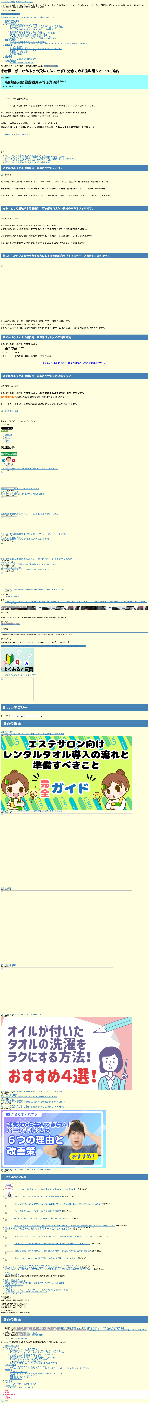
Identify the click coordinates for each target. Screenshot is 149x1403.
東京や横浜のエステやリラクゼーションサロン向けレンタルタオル (36, 26)
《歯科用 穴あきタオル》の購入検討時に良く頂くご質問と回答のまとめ (29, 469)
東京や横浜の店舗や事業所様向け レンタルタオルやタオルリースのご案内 (34, 1283)
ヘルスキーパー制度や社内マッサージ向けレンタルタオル (32, 29)
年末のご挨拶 (22, 1335)
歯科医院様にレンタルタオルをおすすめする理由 (20, 489)
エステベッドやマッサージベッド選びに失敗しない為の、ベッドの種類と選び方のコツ (48, 1265)
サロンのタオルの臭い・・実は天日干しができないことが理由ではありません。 (45, 1258)
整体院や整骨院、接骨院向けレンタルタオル (27, 31)
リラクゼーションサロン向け (65, 1330)
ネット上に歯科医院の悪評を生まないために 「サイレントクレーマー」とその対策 (34, 534)
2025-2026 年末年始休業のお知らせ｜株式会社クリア (22, 1014)
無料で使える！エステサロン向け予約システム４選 (51, 1229)
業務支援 (8, 1370)
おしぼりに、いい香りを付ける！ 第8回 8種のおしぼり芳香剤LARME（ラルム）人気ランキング (52, 1244)
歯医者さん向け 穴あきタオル (29, 602)
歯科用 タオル (76, 602)
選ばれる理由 (10, 1347)
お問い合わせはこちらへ (10, 14)
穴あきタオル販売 (51, 66)
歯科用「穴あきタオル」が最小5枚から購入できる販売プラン (34, 38)
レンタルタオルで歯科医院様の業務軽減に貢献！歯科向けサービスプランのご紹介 (33, 589)
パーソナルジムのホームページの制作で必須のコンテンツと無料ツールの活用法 (32, 1107)
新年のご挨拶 (6, 888)
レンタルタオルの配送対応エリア (23, 59)
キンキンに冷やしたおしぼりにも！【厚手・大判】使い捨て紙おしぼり (42, 1218)
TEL (6, 1396)
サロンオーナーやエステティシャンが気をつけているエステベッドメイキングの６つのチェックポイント (55, 1236)
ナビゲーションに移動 (24, 2)
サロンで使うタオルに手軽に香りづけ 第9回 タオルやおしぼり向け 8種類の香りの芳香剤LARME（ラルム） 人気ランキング (64, 1225)
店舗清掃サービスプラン (19, 52)
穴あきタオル (106, 602)
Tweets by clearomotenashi (16, 1338)
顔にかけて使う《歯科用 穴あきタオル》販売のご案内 (22, 494)
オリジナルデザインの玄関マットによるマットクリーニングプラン (36, 49)
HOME (7, 1392)
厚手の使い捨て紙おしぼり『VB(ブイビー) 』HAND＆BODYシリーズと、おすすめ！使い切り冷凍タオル (49, 43)
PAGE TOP (4, 1401)
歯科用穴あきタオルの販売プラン (18, 134)
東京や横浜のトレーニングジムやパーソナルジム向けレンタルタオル (37, 28)
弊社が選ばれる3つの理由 (15, 1281)
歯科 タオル (47, 602)
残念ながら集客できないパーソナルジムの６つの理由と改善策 (25, 1169)
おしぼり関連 (10, 1365)
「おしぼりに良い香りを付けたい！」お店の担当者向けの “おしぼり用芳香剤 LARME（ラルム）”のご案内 (57, 1204)
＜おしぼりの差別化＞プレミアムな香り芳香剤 (28, 42)
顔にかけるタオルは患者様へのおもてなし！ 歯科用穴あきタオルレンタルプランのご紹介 (36, 559)
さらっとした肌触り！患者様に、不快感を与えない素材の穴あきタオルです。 (35, 157)
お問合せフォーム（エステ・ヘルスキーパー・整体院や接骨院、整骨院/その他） (37, 1290)
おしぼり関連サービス (14, 1285)
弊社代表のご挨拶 (12, 1279)
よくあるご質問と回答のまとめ (22, 62)
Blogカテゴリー (7, 716)
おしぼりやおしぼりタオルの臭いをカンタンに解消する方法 (37, 1196)
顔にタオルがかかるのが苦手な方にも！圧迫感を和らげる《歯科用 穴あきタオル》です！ (41, 159)
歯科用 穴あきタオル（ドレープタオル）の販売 (28, 35)
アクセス (8, 1398)
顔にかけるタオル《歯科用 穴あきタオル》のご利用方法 (28, 160)
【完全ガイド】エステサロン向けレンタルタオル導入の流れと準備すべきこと (31, 811)
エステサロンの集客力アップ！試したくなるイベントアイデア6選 (56, 1227)
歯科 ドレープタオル (61, 602)
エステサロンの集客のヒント (27, 1328)
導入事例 (8, 1380)
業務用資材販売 (16, 54)
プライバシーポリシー (14, 1293)
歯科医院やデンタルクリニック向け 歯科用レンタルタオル (33, 33)
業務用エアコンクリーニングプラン (24, 50)
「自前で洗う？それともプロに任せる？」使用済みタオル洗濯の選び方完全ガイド (33, 1102)
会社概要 (8, 1288)
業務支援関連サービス (14, 1286)
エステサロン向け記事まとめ (49, 1328)
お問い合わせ (10, 1394)
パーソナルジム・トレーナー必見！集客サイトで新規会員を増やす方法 (29, 1096)
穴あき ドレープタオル (91, 602)
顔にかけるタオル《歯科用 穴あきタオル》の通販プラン (28, 162)
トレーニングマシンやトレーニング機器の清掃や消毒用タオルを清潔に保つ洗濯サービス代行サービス (33, 617)
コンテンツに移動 (8, 2)
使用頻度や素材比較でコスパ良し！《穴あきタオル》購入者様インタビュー (30, 514)
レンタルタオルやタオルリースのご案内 (21, 1349)
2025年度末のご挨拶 (9, 965)
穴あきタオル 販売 (119, 602)
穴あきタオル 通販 (135, 602)
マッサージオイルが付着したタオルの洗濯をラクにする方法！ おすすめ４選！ (32, 1091)
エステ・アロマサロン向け (43, 1330)
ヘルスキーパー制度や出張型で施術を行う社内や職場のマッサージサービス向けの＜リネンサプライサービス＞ (36, 634)
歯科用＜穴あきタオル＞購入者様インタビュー (32, 36)
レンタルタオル (83, 1330)
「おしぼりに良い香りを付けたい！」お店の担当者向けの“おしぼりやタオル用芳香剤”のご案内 (52, 1251)
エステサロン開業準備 (24, 1330)
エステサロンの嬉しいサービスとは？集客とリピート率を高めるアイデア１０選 (32, 734)
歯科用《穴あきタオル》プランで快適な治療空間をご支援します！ (27, 569)
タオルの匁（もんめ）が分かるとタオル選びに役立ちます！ (37, 1211)
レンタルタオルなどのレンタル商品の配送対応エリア (26, 1291)
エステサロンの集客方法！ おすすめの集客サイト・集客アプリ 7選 (54, 1267)
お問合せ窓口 (10, 1385)
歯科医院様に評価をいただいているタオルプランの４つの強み (25, 539)
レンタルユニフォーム (18, 47)
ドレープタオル (11, 602)
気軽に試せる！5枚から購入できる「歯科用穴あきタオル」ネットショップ (30, 564)
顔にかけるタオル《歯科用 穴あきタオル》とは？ (25, 155)
